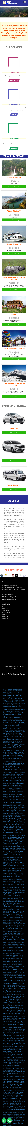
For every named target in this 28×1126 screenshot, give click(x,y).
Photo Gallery (5, 616)
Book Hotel (14, 148)
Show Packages (14, 80)
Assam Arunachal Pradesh (11, 693)
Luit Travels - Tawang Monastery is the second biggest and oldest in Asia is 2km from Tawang (13, 1008)
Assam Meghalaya (7, 689)
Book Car (14, 114)
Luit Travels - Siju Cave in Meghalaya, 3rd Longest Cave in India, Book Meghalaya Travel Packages (13, 1004)
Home (3, 606)
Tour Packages (6, 610)
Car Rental (5, 608)
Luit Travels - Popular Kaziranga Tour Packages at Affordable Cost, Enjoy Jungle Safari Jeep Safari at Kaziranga (14, 1123)
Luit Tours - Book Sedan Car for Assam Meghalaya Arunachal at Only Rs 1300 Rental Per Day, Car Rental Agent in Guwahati (13, 888)
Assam (14, 692)
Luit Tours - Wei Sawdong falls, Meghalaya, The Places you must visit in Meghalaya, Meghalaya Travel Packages (13, 936)
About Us (4, 614)
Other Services (6, 612)
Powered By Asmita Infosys (13, 674)
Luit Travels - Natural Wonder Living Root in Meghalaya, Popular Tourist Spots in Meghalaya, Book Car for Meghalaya (13, 1033)
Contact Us (5, 618)
